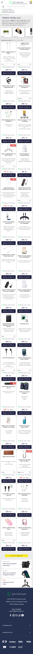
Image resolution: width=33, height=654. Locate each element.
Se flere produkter (16, 555)
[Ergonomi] (18, 31)
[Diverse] (6, 31)
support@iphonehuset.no (16, 611)
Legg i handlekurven (9, 73)
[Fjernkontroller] (31, 31)
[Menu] (2, 2)
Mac (1, 14)
